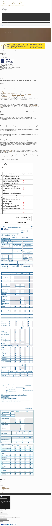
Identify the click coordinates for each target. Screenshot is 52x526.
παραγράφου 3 (4, 93)
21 (5, 91)
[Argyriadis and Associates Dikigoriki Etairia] (12, 6)
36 (13, 92)
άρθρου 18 (18, 95)
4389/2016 (1, 106)
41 (16, 92)
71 (13, 91)
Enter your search (4, 27)
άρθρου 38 (8, 93)
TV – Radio (3, 490)
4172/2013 (18, 91)
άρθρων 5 (3, 92)
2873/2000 (12, 93)
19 (8, 92)
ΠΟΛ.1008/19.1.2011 (4, 96)
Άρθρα (3, 489)
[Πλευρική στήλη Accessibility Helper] (3, 509)
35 (12, 92)
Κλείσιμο (2, 510)
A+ (2, 512)
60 (9, 91)
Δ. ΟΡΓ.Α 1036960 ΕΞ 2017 (7, 98)
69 (11, 91)
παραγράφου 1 (14, 95)
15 (7, 92)
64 (10, 91)
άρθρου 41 (35, 105)
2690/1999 (29, 94)
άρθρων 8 (3, 91)
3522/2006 (22, 95)
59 (8, 91)
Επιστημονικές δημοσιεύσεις (6, 488)
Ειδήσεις (3, 491)
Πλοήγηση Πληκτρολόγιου (4, 513)
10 (5, 92)
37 (14, 92)
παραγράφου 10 (31, 105)
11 (6, 92)
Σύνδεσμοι (3, 492)
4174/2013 (19, 92)
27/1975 (10, 151)
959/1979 (11, 150)
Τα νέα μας (3, 487)
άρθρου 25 (5, 151)
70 (12, 91)
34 (11, 92)
